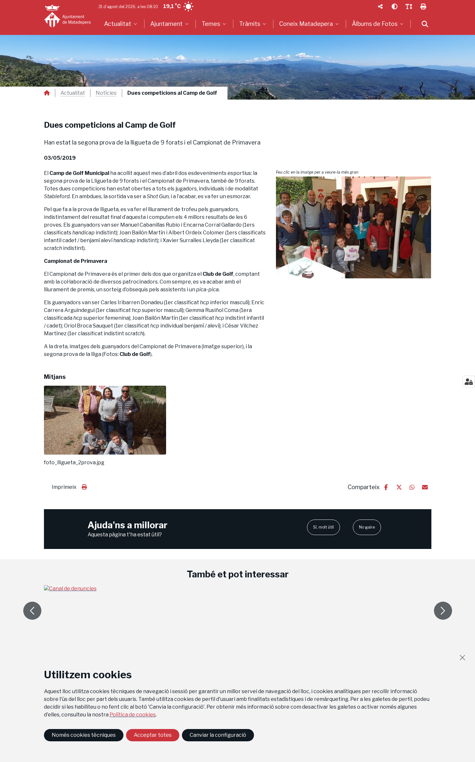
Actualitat (72, 93)
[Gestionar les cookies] (468, 381)
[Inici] (67, 16)
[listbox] (121, 24)
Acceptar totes (153, 735)
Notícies (106, 93)
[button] (353, 227)
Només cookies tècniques (84, 735)
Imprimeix (64, 487)
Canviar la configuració (218, 735)
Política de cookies (133, 715)
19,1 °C (172, 6)
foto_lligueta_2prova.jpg (74, 462)
